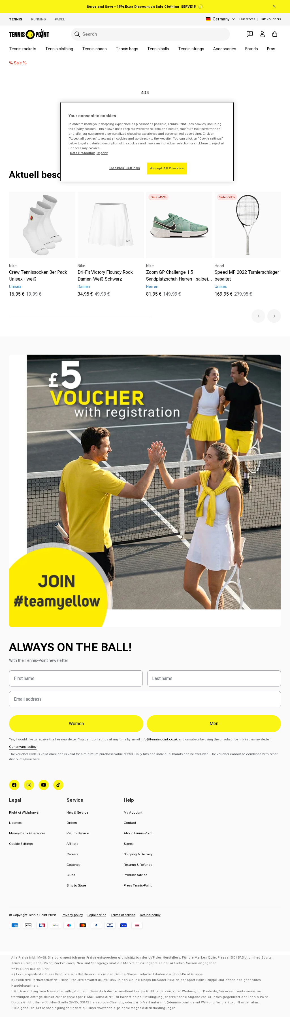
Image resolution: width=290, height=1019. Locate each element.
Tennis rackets (22, 49)
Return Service (78, 833)
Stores (128, 844)
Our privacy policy (23, 747)
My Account (133, 812)
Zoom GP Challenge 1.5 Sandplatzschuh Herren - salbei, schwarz (177, 276)
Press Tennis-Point (138, 885)
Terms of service (123, 915)
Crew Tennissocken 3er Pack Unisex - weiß (38, 276)
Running (38, 19)
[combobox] (150, 34)
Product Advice (135, 875)
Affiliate (72, 844)
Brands (251, 49)
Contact (130, 823)
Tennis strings (191, 49)
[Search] (77, 34)
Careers (72, 854)
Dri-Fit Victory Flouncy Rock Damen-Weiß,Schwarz (105, 276)
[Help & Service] (250, 34)
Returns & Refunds (138, 865)
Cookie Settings (21, 844)
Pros (271, 49)
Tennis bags (127, 49)
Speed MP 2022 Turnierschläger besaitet (247, 276)
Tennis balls (158, 49)
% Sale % (18, 63)
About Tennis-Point (138, 833)
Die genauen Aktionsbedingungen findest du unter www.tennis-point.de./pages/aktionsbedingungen (95, 1008)
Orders (72, 823)
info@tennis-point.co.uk (159, 739)
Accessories (224, 49)
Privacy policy (72, 915)
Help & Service (77, 812)
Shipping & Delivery (138, 854)
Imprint (102, 153)
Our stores (247, 19)
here (204, 143)
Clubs (71, 875)
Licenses (15, 823)
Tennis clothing (59, 49)
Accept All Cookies (167, 168)
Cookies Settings (124, 168)
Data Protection (82, 153)
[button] (258, 316)
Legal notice (97, 915)
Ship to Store (76, 885)
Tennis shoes (94, 49)
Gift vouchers (271, 19)
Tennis (15, 19)
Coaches (73, 865)
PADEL (60, 19)
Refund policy (150, 915)
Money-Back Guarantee (27, 833)
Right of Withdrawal (24, 812)
